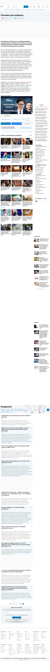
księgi (16, 49)
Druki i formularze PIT (39, 169)
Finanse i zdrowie (27, 639)
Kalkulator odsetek (28, 649)
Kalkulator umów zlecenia (39, 152)
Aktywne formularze (41, 165)
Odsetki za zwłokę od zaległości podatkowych (40, 179)
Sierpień (45, 198)
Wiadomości (12, 12)
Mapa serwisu (43, 658)
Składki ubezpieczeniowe (37, 648)
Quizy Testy (37, 191)
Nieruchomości (36, 9)
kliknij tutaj (22, 622)
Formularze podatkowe (39, 172)
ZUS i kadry (3, 410)
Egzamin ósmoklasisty (12, 653)
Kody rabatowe (43, 648)
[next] (23, 603)
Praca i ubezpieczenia (28, 635)
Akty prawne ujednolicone (21, 652)
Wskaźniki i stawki (36, 644)
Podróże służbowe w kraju (37, 646)
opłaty (24, 86)
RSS (32, 658)
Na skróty (42, 644)
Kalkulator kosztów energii (39, 155)
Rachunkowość (38, 166)
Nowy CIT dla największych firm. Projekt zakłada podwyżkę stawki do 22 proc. (41, 140)
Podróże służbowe (36, 649)
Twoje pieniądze (27, 9)
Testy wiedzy (11, 654)
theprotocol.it (43, 652)
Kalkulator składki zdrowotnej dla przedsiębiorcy (41, 147)
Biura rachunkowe (36, 631)
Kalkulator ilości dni (38, 161)
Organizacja (2, 646)
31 (36, 201)
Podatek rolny (37, 188)
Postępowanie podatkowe (39, 167)
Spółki (26, 634)
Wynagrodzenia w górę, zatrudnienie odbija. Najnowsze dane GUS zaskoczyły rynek (41, 137)
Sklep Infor (18, 639)
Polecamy (36, 322)
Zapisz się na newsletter (27, 119)
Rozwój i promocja (3, 649)
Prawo (23, 9)
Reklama (39, 658)
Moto (32, 9)
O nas (2, 658)
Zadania (2, 648)
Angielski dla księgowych (5, 411)
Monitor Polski (19, 647)
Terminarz (39, 198)
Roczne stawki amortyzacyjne (40, 187)
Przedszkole (11, 646)
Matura (10, 652)
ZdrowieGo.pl (43, 646)
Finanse (42, 635)
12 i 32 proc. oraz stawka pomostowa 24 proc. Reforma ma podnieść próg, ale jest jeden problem (41, 123)
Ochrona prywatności (7, 658)
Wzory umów (43, 649)
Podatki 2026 (37, 236)
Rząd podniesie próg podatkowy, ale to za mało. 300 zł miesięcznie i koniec (41, 118)
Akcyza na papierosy (39, 190)
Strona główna (3, 12)
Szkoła (10, 647)
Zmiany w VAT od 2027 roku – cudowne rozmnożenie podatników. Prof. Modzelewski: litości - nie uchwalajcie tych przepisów (41, 121)
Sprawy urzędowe (19, 636)
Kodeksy (18, 653)
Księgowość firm (3, 631)
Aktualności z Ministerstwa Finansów (21, 410)
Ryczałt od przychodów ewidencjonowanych (39, 185)
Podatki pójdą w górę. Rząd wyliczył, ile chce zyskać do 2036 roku (41, 109)
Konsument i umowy (20, 635)
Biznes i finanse (27, 633)
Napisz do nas (17, 119)
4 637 (20, 603)
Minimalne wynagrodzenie (37, 647)
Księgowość (6, 9)
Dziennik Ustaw (19, 646)
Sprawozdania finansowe (37, 640)
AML (34, 641)
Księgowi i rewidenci (9, 410)
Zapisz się (16, 617)
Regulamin (26, 658)
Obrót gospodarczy (20, 409)
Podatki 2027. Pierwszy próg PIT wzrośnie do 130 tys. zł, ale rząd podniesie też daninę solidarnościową (40, 135)
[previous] (10, 603)
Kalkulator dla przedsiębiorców (40, 149)
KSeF (44, 9)
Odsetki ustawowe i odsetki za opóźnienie (40, 176)
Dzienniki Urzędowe (20, 648)
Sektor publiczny (18, 9)
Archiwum (42, 647)
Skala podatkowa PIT (39, 181)
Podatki (7, 409)
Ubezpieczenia (11, 635)
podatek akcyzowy (17, 86)
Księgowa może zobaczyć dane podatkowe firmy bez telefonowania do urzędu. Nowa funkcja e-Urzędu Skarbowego (41, 112)
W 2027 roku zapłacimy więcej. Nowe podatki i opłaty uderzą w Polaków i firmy (40, 115)
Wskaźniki (39, 174)
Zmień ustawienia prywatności (17, 658)
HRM (9, 639)
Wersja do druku (7, 119)
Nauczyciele (11, 648)
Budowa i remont (43, 636)
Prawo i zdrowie (19, 640)
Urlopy (10, 636)
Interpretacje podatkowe (39, 193)
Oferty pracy (43, 653)
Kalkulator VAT (38, 158)
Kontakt (35, 658)
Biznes (13, 9)
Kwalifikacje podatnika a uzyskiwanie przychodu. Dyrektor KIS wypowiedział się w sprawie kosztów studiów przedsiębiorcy (41, 126)
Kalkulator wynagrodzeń (39, 151)
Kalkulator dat (37, 162)
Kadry (10, 9)
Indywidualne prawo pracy (13, 633)
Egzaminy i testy (11, 649)
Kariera (29, 658)
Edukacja (41, 9)
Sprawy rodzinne (19, 633)
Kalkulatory (39, 145)
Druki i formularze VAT (39, 170)
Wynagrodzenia (11, 634)
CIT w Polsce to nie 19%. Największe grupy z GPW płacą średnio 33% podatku (41, 129)
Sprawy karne (19, 634)
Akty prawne (19, 644)
